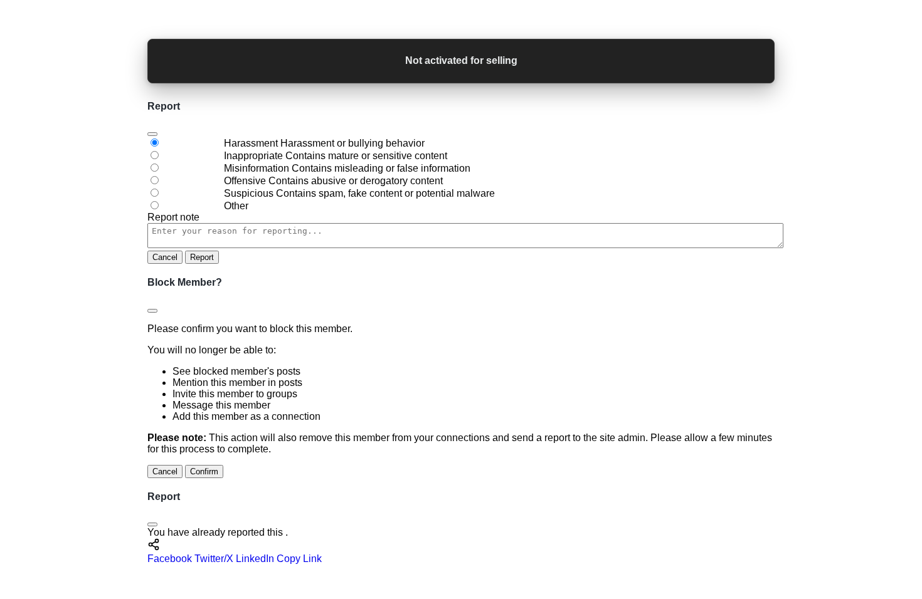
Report (202, 257)
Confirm (204, 471)
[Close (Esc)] (152, 134)
